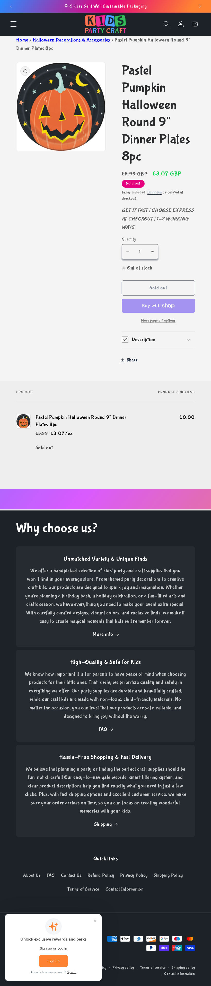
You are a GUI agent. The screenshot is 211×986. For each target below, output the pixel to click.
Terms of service (153, 967)
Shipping (154, 192)
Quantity (129, 239)
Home (22, 40)
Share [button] (132, 360)
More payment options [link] (158, 320)
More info (103, 634)
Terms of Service (83, 889)
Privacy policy (123, 967)
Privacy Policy (134, 875)
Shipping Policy (168, 875)
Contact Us (71, 875)
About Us (31, 875)
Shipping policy (183, 967)
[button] (13, 24)
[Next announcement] (200, 6)
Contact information (179, 974)
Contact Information (125, 889)
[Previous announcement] (11, 6)
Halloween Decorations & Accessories (71, 40)
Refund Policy (100, 875)
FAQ (103, 729)
